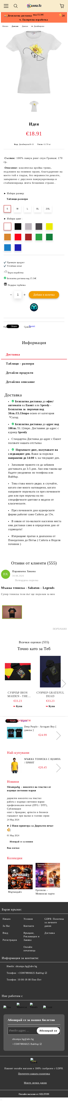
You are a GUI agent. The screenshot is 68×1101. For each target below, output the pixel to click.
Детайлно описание (20, 382)
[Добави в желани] (59, 261)
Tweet (32, 326)
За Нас (6, 926)
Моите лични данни (35, 1083)
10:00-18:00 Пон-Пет (29, 979)
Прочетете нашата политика (34, 1073)
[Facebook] (6, 987)
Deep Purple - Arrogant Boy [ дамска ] (40, 728)
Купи (19, 706)
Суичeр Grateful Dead (50, 694)
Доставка (13, 354)
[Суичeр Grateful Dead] (50, 671)
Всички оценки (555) (34, 642)
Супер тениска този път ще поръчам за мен (28, 594)
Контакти (29, 926)
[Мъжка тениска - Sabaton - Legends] (12, 618)
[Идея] (34, 95)
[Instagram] (14, 987)
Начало (5, 26)
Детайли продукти (19, 372)
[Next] (61, 683)
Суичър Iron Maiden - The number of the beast (18, 694)
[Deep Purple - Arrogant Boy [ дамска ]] (15, 733)
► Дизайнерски (37, 26)
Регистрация (10, 940)
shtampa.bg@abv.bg (26, 966)
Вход (5, 933)
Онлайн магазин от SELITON (34, 1094)
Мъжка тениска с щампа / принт (42, 761)
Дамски (15, 26)
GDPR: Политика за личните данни (54, 922)
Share (14, 326)
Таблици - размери (20, 363)
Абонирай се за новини (21, 841)
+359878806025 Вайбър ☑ (32, 973)
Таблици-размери (17, 199)
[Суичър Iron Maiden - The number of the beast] (18, 671)
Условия (28, 919)
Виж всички (13, 848)
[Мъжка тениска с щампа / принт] (15, 765)
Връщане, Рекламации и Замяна (32, 936)
